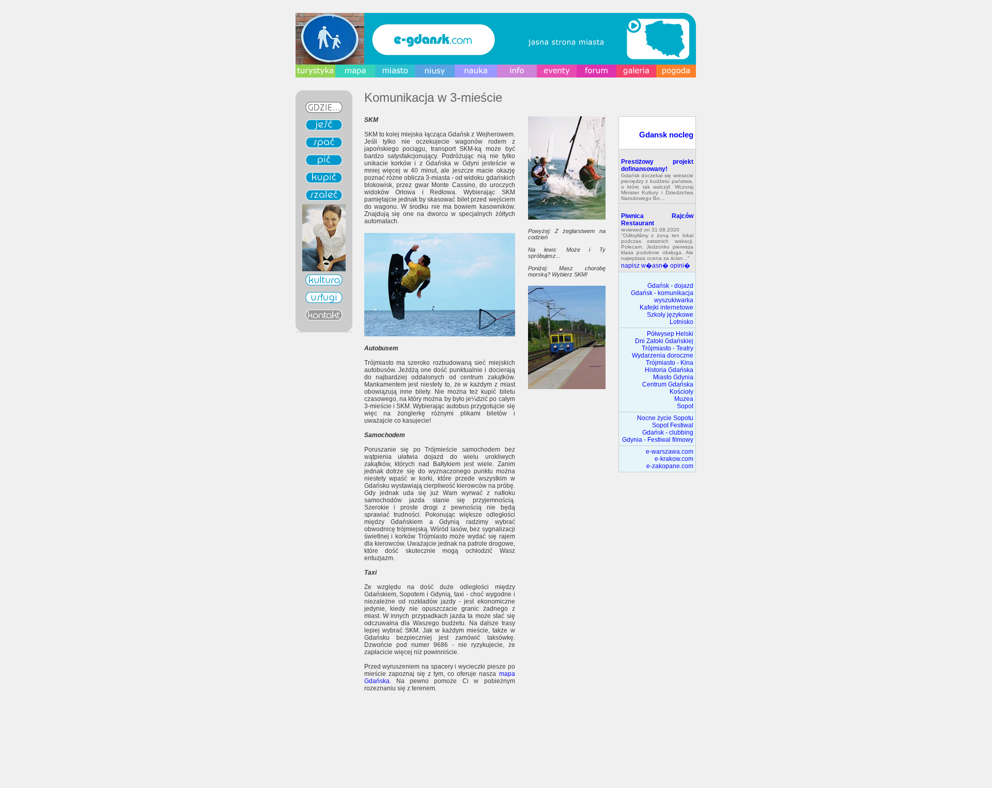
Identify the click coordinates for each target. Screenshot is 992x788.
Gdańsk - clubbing (667, 432)
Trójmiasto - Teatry (667, 348)
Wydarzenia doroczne (662, 355)
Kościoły (681, 391)
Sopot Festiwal (672, 425)
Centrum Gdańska (667, 384)
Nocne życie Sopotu (665, 418)
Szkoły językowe (670, 314)
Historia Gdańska (669, 370)
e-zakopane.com (669, 466)
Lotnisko (681, 322)
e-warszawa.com (669, 451)
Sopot (685, 406)
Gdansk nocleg (666, 134)
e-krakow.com (674, 458)
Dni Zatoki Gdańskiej (664, 341)
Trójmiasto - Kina (669, 362)
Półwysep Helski (670, 333)
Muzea (683, 399)
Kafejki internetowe (666, 307)
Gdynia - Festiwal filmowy (657, 439)
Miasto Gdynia (673, 377)
